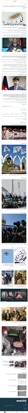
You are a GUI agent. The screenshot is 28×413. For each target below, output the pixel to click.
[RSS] (17, 401)
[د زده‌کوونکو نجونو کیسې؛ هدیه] (22, 387)
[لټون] (23, 412)
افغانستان (25, 4)
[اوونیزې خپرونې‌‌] (11, 412)
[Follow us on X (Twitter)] (24, 401)
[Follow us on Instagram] (20, 401)
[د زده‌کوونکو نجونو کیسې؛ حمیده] (22, 381)
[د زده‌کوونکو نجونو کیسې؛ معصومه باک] (22, 376)
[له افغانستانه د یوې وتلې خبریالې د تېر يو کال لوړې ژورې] (20, 364)
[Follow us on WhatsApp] (19, 401)
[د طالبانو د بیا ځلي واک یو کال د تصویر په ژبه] (14, 314)
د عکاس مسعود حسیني (20, 65)
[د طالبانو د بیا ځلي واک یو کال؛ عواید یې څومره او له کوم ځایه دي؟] (14, 194)
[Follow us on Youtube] (22, 401)
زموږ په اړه (25, 409)
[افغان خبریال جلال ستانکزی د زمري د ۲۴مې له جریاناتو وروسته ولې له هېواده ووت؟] (11, 365)
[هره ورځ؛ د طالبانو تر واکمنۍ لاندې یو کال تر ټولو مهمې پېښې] (20, 256)
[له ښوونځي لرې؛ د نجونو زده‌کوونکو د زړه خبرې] (20, 295)
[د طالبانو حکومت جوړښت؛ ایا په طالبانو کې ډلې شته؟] (8, 277)
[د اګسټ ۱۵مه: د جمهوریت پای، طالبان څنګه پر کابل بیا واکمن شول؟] (20, 277)
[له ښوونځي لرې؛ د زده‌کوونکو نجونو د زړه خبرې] (8, 295)
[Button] (3, 10)
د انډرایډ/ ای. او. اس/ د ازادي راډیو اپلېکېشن (9, 405)
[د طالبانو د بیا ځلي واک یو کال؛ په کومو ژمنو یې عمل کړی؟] (14, 159)
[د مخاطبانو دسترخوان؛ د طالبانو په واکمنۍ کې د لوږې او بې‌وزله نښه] (14, 341)
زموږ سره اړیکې (24, 405)
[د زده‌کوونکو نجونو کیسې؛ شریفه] (22, 393)
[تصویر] (17, 412)
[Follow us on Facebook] (25, 401)
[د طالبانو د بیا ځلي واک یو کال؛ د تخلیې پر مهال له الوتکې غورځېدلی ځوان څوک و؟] (8, 256)
